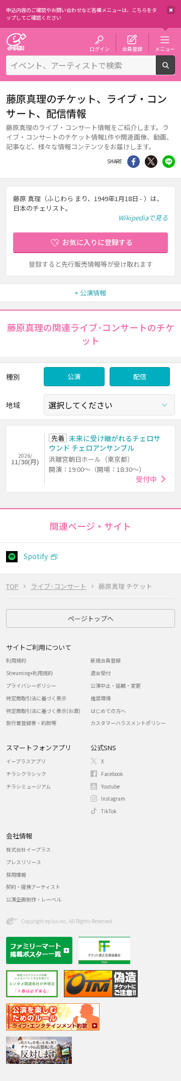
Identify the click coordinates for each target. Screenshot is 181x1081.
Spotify (36, 556)
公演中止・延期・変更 (115, 685)
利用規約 (16, 660)
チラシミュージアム (28, 786)
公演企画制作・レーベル (33, 899)
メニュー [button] (165, 48)
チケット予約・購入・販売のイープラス (16, 41)
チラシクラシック (26, 773)
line (168, 161)
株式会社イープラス (28, 849)
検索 (174, 71)
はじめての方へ (108, 710)
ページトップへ (91, 618)
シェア (133, 161)
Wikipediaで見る (143, 217)
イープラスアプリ (26, 761)
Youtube (110, 786)
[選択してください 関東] (109, 404)
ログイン (99, 48)
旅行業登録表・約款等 (31, 723)
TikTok (109, 811)
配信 (139, 376)
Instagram (113, 798)
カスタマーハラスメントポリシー (128, 723)
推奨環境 (100, 698)
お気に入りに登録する (97, 242)
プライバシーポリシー (31, 685)
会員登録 (132, 48)
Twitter (151, 161)
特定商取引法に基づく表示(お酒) (43, 710)
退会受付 (100, 673)
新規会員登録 (105, 660)
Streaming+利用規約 (29, 673)
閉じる (171, 10)
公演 (73, 376)
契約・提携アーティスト (33, 886)
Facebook (112, 773)
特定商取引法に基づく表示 (36, 698)
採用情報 (16, 874)
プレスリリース (23, 862)
